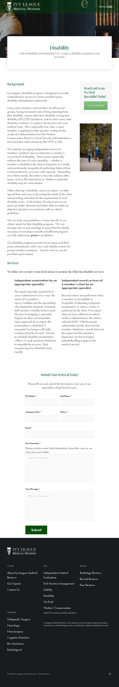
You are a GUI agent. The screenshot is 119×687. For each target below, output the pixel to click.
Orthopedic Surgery (18, 619)
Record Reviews (89, 579)
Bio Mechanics (15, 643)
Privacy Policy (44, 674)
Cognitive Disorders (18, 637)
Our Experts (14, 583)
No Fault (48, 602)
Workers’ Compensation (57, 608)
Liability (48, 589)
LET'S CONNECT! (96, 105)
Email (28, 428)
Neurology (13, 625)
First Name (31, 396)
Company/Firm (33, 412)
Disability (49, 596)
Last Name (66, 396)
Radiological (14, 650)
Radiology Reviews (90, 573)
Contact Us (13, 589)
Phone (64, 412)
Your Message (32, 489)
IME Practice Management (59, 583)
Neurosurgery (15, 631)
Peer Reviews (87, 585)
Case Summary (33, 443)
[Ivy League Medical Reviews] (23, 6)
